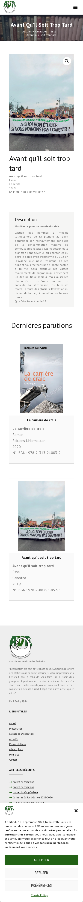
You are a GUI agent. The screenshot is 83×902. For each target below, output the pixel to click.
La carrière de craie (41, 420)
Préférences (41, 885)
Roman (17, 434)
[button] (76, 810)
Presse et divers (17, 744)
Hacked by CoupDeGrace (25, 792)
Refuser (41, 872)
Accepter (41, 860)
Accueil (27, 31)
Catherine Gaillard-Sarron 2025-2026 (33, 797)
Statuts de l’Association (21, 733)
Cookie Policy (39, 895)
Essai (54, 31)
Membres (14, 754)
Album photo (16, 749)
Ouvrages (41, 31)
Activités (13, 739)
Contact (13, 759)
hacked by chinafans (23, 782)
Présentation (16, 728)
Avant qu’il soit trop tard (25, 176)
